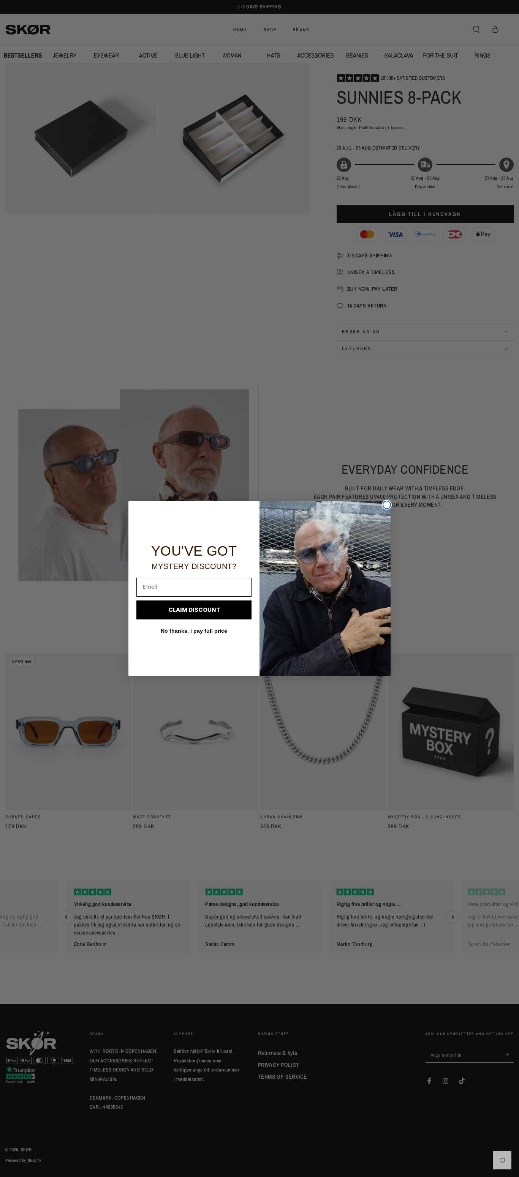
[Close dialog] (387, 505)
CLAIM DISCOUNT (194, 610)
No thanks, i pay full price (194, 631)
